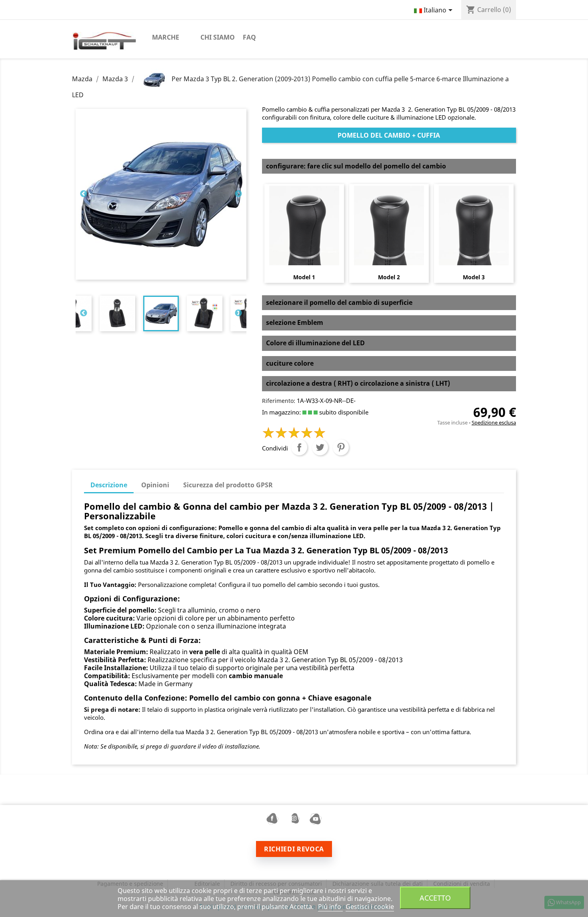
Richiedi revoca (294, 849)
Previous (84, 194)
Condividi (299, 447)
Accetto (435, 898)
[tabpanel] (161, 313)
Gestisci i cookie (370, 906)
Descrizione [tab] (108, 485)
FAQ (249, 37)
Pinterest (341, 447)
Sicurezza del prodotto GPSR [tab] (228, 485)
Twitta (320, 447)
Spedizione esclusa (494, 422)
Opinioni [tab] (155, 485)
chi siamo (217, 37)
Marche (165, 37)
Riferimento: (278, 400)
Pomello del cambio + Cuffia (389, 135)
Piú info (330, 906)
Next (238, 194)
